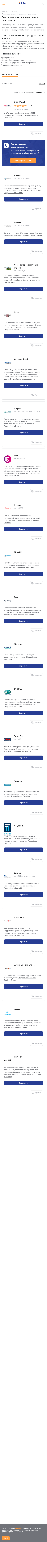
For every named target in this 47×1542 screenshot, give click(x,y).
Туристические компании (11, 65)
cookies (18, 1528)
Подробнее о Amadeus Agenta (22, 379)
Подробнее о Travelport (21, 796)
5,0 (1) (30, 106)
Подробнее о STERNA (13, 707)
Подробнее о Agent (12, 330)
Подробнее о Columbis (13, 193)
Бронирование (7, 57)
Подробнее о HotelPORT (14, 935)
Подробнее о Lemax (19, 1027)
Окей (6, 1538)
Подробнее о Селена (33, 235)
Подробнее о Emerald (13, 888)
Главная (5, 11)
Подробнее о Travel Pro (21, 751)
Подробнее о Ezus (11, 475)
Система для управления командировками (18, 62)
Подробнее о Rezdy (26, 615)
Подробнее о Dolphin (12, 426)
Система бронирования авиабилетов (16, 60)
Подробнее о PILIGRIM (25, 567)
